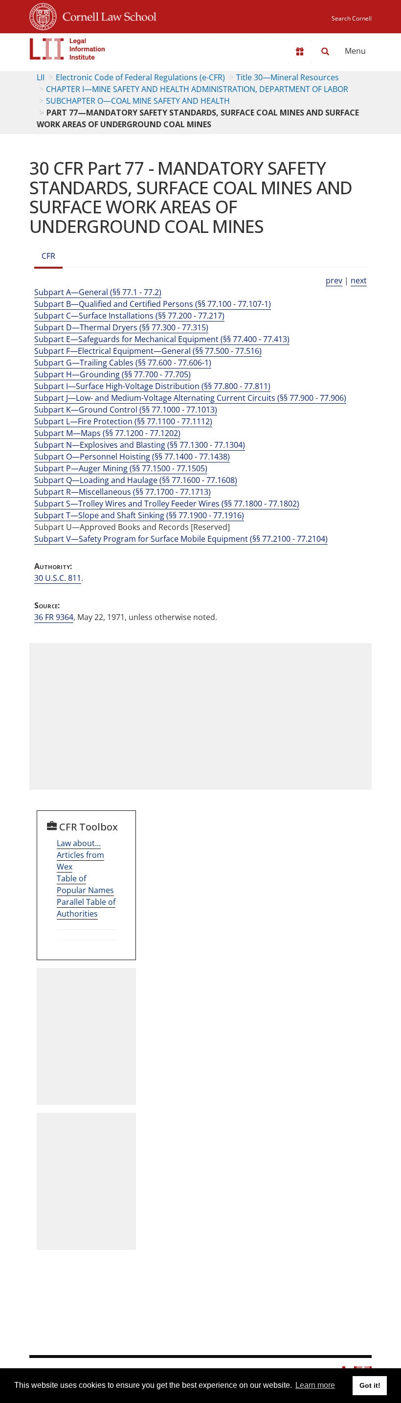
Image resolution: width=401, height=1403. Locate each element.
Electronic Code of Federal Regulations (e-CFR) (140, 77)
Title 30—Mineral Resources (287, 77)
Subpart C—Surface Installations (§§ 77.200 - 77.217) (129, 315)
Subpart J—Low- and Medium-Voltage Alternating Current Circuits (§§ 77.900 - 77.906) (190, 397)
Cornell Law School (106, 15)
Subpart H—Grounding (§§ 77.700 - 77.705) (112, 374)
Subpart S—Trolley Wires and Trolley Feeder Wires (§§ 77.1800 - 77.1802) (166, 503)
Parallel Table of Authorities (86, 908)
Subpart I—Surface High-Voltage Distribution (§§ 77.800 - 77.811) (152, 386)
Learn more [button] (315, 1385)
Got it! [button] (369, 1385)
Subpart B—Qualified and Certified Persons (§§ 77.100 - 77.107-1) (152, 304)
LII (41, 77)
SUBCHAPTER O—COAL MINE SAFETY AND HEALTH (138, 100)
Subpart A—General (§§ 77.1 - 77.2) (97, 292)
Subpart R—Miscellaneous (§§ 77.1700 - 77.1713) (122, 491)
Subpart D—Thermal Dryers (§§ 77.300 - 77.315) (121, 327)
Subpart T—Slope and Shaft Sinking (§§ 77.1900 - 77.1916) (139, 515)
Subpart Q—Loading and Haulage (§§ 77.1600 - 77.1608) (135, 480)
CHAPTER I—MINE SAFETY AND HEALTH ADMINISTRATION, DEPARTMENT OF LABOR (197, 89)
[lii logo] (67, 49)
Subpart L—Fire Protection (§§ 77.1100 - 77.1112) (123, 421)
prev (334, 280)
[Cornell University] (43, 15)
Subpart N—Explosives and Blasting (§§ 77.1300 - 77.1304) (139, 444)
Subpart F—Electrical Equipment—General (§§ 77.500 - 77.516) (148, 350)
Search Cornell (352, 18)
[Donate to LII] (300, 51)
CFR (48, 256)
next (359, 280)
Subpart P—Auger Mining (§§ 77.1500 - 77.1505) (120, 468)
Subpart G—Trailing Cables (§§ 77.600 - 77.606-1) (122, 362)
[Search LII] (325, 51)
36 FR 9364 (53, 617)
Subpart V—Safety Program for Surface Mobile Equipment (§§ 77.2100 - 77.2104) (181, 538)
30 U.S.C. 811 (57, 578)
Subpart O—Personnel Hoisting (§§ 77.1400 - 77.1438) (132, 456)
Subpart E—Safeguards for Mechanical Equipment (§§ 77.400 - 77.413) (162, 339)
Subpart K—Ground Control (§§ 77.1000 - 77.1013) (125, 409)
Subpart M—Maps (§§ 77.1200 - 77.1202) (107, 433)
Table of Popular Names (85, 884)
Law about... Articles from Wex (80, 855)
